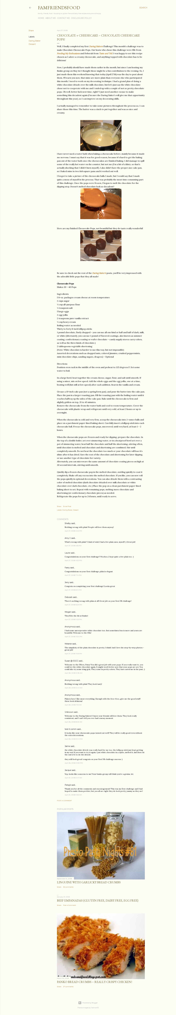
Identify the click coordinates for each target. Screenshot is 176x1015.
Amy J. (68, 538)
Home (41, 18)
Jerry (67, 582)
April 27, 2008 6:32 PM (73, 560)
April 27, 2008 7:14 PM (73, 575)
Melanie (68, 644)
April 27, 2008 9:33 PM (73, 619)
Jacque (68, 770)
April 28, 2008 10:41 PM (74, 739)
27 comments (68, 987)
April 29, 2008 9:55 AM (73, 795)
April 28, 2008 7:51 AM (73, 705)
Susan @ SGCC (71, 661)
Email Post (67, 506)
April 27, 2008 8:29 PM (73, 605)
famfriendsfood (59, 8)
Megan (68, 612)
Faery (67, 567)
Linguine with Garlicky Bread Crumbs (89, 882)
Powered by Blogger (90, 1003)
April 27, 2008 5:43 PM (73, 531)
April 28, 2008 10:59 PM (74, 763)
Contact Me (63, 18)
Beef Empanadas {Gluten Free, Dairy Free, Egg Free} (97, 900)
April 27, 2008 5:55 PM (73, 546)
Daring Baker (34, 41)
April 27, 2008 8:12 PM (73, 590)
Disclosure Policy (81, 18)
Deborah (68, 597)
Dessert (32, 44)
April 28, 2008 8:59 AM (73, 722)
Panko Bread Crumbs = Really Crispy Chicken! (94, 982)
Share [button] (31, 30)
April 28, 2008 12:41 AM (73, 688)
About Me (50, 18)
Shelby (68, 523)
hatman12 (95, 1008)
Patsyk (68, 785)
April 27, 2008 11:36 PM (73, 654)
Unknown (69, 712)
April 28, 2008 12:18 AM (73, 673)
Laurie (67, 553)
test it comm (71, 729)
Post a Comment (64, 801)
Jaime (67, 746)
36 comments (68, 887)
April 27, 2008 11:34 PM (73, 636)
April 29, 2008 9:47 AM (73, 778)
